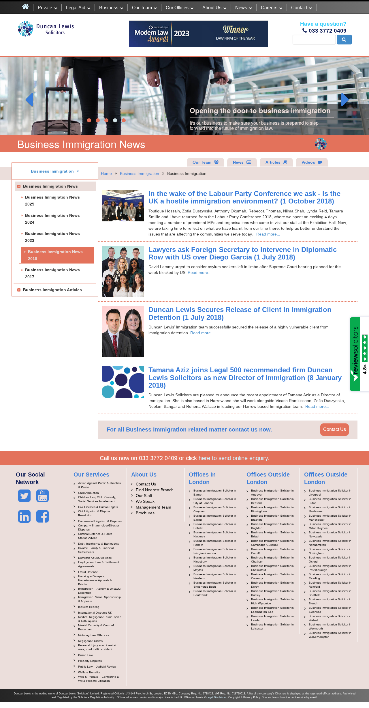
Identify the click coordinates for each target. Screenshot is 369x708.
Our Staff (144, 496)
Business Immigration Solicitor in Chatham (272, 559)
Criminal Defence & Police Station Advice (95, 535)
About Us (211, 7)
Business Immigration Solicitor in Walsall (330, 618)
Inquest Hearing (88, 606)
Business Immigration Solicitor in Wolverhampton (330, 634)
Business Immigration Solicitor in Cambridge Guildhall (272, 542)
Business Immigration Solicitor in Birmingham (272, 509)
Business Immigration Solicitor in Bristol (272, 534)
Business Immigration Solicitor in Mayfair (214, 567)
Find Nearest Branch (155, 490)
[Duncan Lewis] (24, 496)
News (241, 7)
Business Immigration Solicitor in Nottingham (330, 551)
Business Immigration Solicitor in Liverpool (330, 492)
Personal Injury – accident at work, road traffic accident (97, 647)
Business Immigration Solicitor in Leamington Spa (272, 609)
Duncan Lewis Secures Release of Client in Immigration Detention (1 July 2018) (240, 313)
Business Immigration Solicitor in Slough (330, 601)
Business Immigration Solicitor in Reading (330, 576)
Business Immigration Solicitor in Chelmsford (272, 567)
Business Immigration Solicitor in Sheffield (330, 593)
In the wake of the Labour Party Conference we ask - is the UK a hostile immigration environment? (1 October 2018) (244, 197)
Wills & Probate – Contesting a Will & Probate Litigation (98, 678)
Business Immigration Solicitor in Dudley (272, 593)
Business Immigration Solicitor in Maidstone (330, 509)
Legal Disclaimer (217, 697)
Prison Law (85, 655)
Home (106, 173)
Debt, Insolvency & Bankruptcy (98, 543)
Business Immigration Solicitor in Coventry (272, 576)
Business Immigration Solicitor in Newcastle (330, 534)
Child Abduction (88, 492)
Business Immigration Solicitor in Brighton (272, 526)
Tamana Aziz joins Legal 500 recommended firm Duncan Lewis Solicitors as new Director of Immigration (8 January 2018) (245, 377)
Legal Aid (75, 7)
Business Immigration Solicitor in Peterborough (330, 567)
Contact (299, 7)
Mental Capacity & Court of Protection (96, 627)
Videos (308, 162)
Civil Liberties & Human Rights (98, 507)
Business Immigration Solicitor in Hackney (214, 534)
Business (108, 7)
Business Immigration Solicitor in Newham (214, 576)
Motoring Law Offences (93, 635)
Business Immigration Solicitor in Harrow (214, 542)
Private (45, 7)
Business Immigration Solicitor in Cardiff (272, 551)
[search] (344, 39)
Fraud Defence (88, 572)
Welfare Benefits (89, 672)
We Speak (145, 501)
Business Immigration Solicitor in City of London (214, 501)
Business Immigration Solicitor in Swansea (330, 609)
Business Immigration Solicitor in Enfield (214, 526)
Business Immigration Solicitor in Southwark (214, 593)
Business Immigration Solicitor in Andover (272, 492)
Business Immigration (139, 173)
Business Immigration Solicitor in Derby (272, 584)
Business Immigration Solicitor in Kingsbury (214, 559)
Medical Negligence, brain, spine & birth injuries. (99, 619)
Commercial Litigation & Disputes (100, 521)
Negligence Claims (90, 640)
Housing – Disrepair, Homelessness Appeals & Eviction (95, 580)
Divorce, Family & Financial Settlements (96, 550)
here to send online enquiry (233, 458)
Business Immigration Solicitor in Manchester (330, 517)
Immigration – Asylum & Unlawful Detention (99, 590)
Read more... (268, 234)
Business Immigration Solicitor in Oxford (330, 559)
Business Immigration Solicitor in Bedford (272, 501)
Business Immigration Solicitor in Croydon (214, 509)
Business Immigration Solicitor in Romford (330, 584)
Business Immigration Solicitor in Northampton (330, 542)
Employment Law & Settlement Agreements (98, 564)
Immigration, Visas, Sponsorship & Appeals (99, 599)
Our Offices (177, 7)
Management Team (153, 507)
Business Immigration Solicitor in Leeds (272, 618)
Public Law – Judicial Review (97, 666)
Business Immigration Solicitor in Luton (330, 501)
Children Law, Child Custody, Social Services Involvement (97, 499)
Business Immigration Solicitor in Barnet (214, 492)
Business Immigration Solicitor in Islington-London (214, 551)
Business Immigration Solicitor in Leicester (272, 626)
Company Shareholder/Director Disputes (98, 527)
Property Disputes (90, 660)
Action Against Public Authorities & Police (99, 485)
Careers (269, 7)
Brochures (145, 513)
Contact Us (334, 429)
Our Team (142, 7)
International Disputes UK (95, 612)
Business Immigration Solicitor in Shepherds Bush (214, 584)
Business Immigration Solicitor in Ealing (214, 517)
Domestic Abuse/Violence (95, 557)
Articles (273, 162)
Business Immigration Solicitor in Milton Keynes (330, 526)
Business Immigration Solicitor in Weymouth (330, 626)
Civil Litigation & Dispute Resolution (94, 513)
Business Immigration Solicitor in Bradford (272, 517)
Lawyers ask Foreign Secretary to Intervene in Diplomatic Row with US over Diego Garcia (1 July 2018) (242, 253)
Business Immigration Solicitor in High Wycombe (272, 601)
